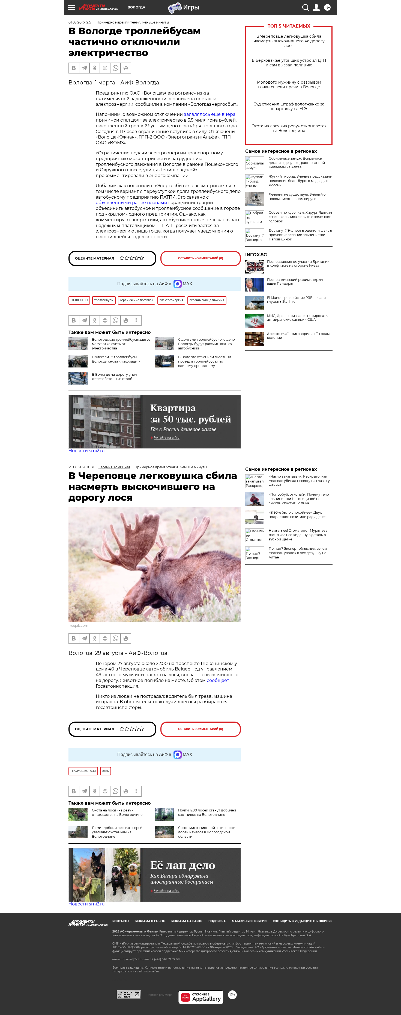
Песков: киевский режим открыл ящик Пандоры (295, 282)
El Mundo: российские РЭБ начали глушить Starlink (296, 300)
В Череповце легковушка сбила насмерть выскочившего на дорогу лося (289, 41)
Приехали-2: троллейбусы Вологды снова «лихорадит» (116, 359)
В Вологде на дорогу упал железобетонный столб (114, 376)
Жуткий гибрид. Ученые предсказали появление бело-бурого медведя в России (300, 180)
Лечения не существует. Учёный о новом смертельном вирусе (297, 196)
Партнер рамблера (159, 994)
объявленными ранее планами (131, 202)
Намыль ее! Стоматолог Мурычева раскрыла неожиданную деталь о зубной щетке (298, 534)
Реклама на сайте (186, 921)
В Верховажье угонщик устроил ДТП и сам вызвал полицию (289, 62)
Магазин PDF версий (249, 921)
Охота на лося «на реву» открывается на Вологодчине (289, 128)
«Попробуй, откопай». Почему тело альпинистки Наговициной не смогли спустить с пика (299, 498)
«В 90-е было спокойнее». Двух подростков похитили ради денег (297, 514)
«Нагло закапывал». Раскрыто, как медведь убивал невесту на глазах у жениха (299, 480)
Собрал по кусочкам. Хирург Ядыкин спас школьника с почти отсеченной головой (300, 216)
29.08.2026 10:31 (81, 467)
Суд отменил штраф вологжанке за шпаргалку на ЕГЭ (288, 106)
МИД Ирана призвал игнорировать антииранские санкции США (297, 318)
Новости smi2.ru (86, 450)
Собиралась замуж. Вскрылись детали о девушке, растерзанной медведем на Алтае (297, 162)
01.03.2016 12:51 (80, 22)
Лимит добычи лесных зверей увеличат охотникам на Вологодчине (117, 832)
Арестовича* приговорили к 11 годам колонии (298, 336)
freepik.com (78, 625)
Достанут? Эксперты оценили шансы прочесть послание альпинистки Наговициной (300, 234)
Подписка (217, 921)
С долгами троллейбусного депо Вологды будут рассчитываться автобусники (206, 343)
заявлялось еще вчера (209, 114)
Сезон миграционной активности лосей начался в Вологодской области (206, 832)
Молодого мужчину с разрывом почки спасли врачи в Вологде (289, 84)
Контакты (120, 921)
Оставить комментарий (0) (200, 258)
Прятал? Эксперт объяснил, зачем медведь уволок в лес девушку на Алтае (298, 552)
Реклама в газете (150, 921)
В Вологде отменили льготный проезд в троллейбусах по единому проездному (204, 361)
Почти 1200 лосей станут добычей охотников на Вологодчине (207, 812)
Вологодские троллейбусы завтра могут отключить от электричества (121, 343)
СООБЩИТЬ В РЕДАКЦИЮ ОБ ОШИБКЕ (302, 921)
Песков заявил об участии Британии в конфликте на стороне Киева (298, 263)
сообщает (218, 680)
